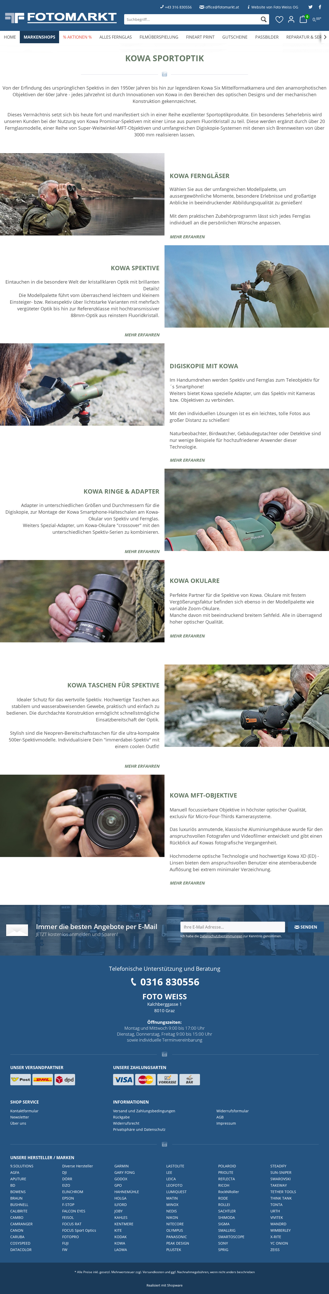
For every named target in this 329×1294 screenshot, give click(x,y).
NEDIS (171, 1211)
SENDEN (308, 927)
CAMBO (16, 1217)
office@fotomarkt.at (222, 7)
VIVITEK (276, 1217)
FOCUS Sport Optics (79, 1230)
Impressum (226, 1123)
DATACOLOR (21, 1249)
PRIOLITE (225, 1172)
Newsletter (19, 1117)
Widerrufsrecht (126, 1123)
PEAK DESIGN (177, 1243)
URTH (275, 1211)
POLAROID (227, 1166)
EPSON (68, 1198)
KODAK (120, 1236)
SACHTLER (227, 1211)
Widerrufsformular (232, 1110)
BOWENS (18, 1191)
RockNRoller (228, 1191)
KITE (118, 1230)
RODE (223, 1198)
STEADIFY (278, 1166)
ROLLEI (224, 1204)
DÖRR (67, 1178)
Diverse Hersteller (77, 1166)
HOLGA (120, 1198)
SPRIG (223, 1249)
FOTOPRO (70, 1236)
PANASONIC (176, 1236)
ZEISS (275, 1249)
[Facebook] (320, 7)
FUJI (65, 1243)
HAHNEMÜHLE (126, 1191)
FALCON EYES (73, 1211)
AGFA (14, 1172)
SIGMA (224, 1223)
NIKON (172, 1217)
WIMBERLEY (280, 1230)
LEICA (171, 1178)
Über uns (18, 1123)
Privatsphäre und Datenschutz (139, 1129)
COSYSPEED (20, 1243)
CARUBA (17, 1236)
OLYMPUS (174, 1230)
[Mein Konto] (291, 19)
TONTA (276, 1204)
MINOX (172, 1204)
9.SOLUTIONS (21, 1166)
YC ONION (279, 1243)
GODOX (120, 1178)
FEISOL (68, 1217)
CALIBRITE (19, 1211)
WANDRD (278, 1223)
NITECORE (175, 1223)
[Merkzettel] (279, 19)
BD (12, 1185)
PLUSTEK (173, 1249)
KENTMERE (123, 1223)
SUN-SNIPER (280, 1172)
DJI (64, 1172)
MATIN (172, 1198)
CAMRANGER (21, 1223)
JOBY (118, 1211)
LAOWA (120, 1249)
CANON (16, 1230)
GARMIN (121, 1166)
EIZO (66, 1185)
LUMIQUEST (176, 1191)
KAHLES (120, 1217)
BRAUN (16, 1198)
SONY (223, 1243)
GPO (118, 1185)
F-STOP (68, 1204)
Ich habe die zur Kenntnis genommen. (231, 936)
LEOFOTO (174, 1185)
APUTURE (18, 1178)
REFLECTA (226, 1178)
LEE (169, 1172)
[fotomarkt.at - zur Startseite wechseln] (61, 18)
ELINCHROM (72, 1191)
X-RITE (275, 1236)
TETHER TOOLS (283, 1191)
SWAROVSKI (280, 1178)
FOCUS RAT (71, 1223)
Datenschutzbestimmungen (221, 936)
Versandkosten (153, 1272)
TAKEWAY (278, 1185)
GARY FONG (124, 1172)
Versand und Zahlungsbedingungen (144, 1110)
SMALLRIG (226, 1230)
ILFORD (120, 1204)
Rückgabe (121, 1117)
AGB (220, 1117)
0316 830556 (169, 981)
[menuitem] (196, 19)
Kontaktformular (24, 1110)
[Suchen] (263, 19)
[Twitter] (310, 7)
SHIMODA (226, 1217)
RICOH (223, 1185)
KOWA (119, 1243)
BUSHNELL (19, 1204)
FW (64, 1249)
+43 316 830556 (178, 7)
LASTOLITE (175, 1166)
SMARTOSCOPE (231, 1236)
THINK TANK (281, 1198)
